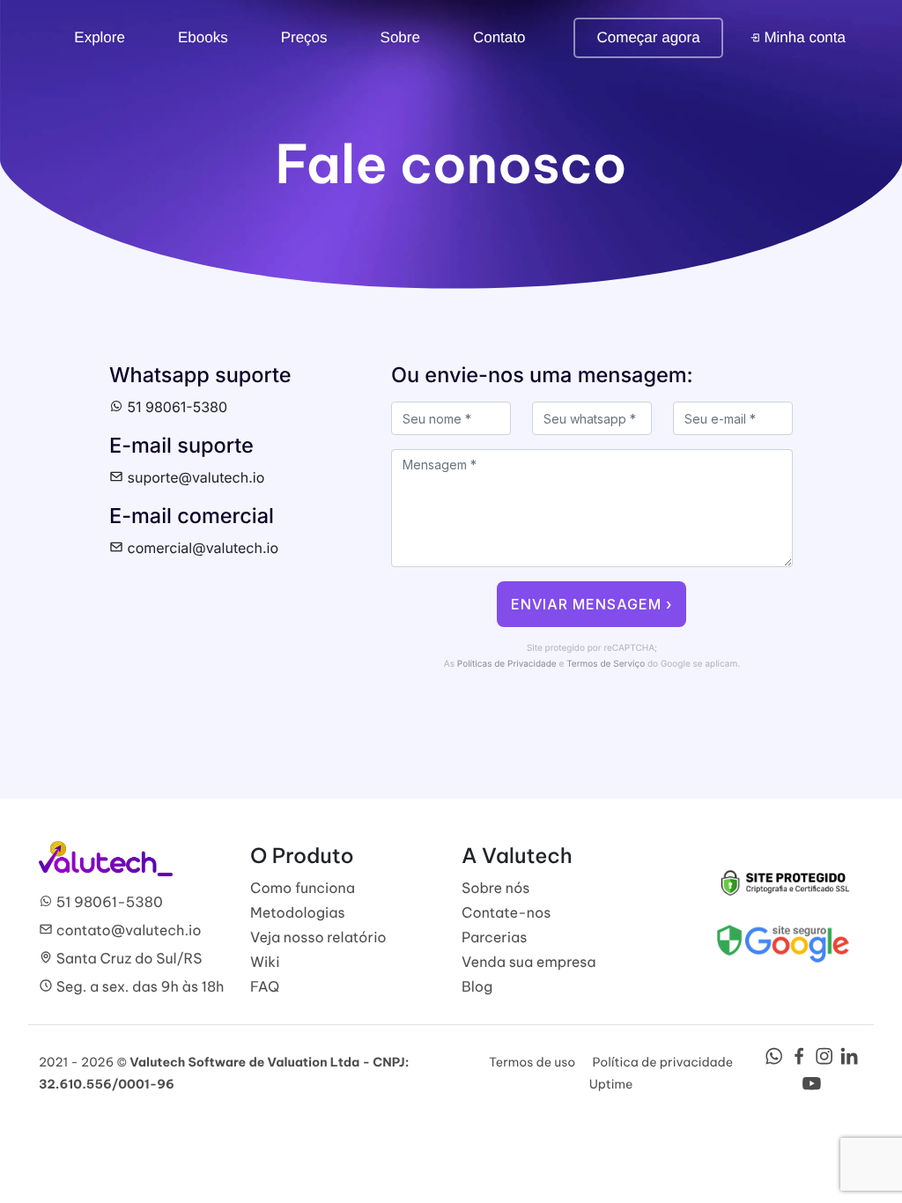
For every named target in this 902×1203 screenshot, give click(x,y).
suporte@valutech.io (193, 477)
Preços (304, 37)
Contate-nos (506, 913)
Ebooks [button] (203, 37)
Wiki (264, 962)
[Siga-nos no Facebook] (799, 1061)
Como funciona (302, 888)
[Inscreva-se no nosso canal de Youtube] (812, 1088)
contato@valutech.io (127, 931)
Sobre (400, 37)
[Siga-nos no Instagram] (824, 1061)
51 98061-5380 (175, 407)
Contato (499, 37)
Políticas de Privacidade (507, 664)
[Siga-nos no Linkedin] (850, 1061)
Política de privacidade (662, 1062)
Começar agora (647, 37)
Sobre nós (496, 888)
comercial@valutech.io (200, 548)
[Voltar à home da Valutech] (106, 858)
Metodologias (297, 913)
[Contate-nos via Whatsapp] (774, 1061)
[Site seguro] (783, 881)
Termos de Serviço (605, 664)
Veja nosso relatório (318, 938)
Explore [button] (99, 37)
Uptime (611, 1084)
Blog (477, 987)
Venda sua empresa (529, 962)
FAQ (264, 987)
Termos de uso (532, 1062)
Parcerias (495, 938)
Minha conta (803, 37)
